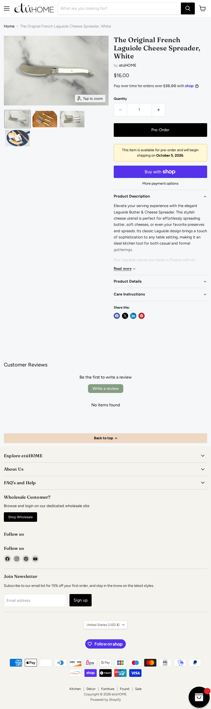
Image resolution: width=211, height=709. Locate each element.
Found (124, 689)
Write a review (105, 388)
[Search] (188, 8)
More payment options (160, 184)
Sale (138, 689)
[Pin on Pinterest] (141, 316)
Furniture (107, 689)
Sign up (80, 600)
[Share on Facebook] (117, 316)
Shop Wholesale (20, 517)
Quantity (120, 99)
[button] (17, 119)
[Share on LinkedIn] (133, 316)
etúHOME (127, 65)
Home (9, 26)
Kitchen (75, 689)
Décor (90, 689)
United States (103, 625)
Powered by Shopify (105, 700)
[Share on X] (125, 316)
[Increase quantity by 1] (158, 109)
